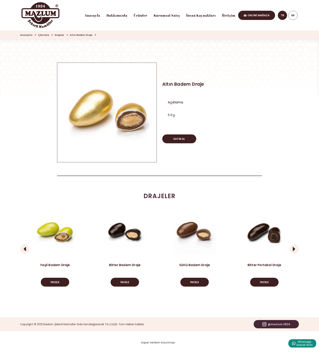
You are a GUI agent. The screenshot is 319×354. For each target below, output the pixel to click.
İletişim (228, 15)
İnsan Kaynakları (201, 15)
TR (282, 15)
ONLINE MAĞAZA (259, 15)
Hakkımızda (117, 15)
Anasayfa (92, 15)
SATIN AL (179, 139)
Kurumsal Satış (167, 15)
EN (292, 15)
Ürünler (140, 15)
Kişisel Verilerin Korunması (158, 342)
